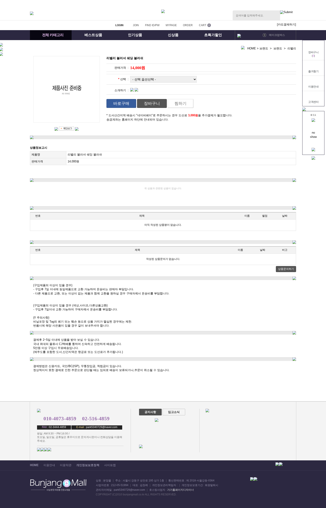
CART (202, 25)
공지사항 (150, 412)
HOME (251, 48)
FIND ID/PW (152, 25)
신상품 (173, 35)
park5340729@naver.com (101, 427)
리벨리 (291, 48)
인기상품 (135, 35)
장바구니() (313, 54)
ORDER (188, 25)
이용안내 (313, 86)
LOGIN (119, 25)
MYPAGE (171, 25)
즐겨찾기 (313, 71)
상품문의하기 (286, 269)
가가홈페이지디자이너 (180, 489)
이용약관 (65, 465)
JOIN (136, 25)
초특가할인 (213, 35)
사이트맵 (110, 465)
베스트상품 (93, 35)
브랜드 (263, 48)
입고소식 (174, 412)
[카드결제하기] (286, 24)
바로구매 (121, 103)
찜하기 (181, 103)
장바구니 (152, 103)
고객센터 (313, 101)
